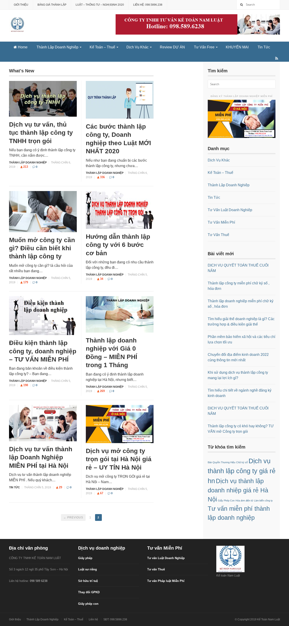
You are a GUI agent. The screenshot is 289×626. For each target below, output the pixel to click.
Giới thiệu (21, 4)
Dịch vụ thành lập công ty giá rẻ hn (241, 470)
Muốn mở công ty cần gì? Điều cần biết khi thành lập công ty (42, 248)
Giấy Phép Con (226, 500)
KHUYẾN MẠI (237, 47)
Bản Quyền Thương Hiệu (221, 462)
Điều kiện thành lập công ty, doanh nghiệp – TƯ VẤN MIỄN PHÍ (42, 351)
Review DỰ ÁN (172, 47)
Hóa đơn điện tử (244, 500)
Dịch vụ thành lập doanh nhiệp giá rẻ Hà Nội (238, 490)
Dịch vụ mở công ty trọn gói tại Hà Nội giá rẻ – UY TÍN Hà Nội (118, 459)
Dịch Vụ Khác (137, 47)
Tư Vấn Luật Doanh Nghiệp (230, 210)
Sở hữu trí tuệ (88, 581)
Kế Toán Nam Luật (268, 619)
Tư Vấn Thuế (218, 235)
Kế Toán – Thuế (102, 47)
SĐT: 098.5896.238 (115, 619)
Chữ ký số (242, 462)
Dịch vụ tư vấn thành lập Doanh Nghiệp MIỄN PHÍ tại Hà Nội (40, 457)
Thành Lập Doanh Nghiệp (57, 47)
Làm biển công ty (263, 500)
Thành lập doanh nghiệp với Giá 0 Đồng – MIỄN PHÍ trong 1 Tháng (111, 353)
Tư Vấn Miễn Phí (221, 222)
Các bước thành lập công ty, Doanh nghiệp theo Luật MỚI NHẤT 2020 (118, 139)
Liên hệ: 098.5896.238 (147, 4)
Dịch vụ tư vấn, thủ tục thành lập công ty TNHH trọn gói (41, 132)
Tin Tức (264, 47)
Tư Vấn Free (204, 47)
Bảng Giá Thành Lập (51, 4)
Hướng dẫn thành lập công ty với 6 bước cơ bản (118, 245)
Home (22, 47)
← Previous (73, 517)
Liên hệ (93, 619)
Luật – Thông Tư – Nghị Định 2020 (100, 4)
